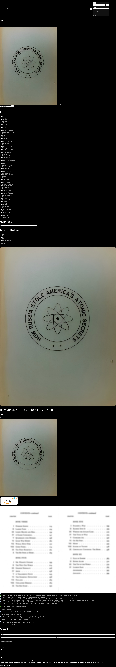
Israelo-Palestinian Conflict (7, 170)
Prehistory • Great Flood (7, 195)
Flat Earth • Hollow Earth (7, 152)
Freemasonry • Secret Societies (8, 160)
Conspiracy (4, 138)
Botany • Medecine (6, 129)
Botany (3, 237)
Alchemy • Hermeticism (7, 118)
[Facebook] (0, 26)
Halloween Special (6, 162)
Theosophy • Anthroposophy (7, 211)
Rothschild (4, 201)
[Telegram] (5, 26)
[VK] (3, 26)
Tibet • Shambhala (6, 212)
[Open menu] (91, 9)
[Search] (107, 5)
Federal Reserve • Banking (7, 151)
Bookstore (5, 641)
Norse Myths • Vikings (6, 187)
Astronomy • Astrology (6, 122)
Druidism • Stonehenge (6, 143)
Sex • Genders (5, 204)
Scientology (4, 203)
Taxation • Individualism (7, 209)
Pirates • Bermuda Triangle (7, 193)
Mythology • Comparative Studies (9, 181)
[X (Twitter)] (2, 26)
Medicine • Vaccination (6, 240)
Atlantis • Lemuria (6, 124)
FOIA (3, 239)
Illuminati (4, 163)
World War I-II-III (5, 217)
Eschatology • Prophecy (7, 148)
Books (3, 235)
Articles (3, 234)
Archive (1, 641)
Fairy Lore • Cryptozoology (7, 149)
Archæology (4, 121)
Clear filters (2, 108)
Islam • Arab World (6, 168)
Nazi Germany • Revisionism (7, 184)
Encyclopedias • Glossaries (7, 146)
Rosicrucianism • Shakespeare (8, 200)
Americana (4, 119)
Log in (94, 15)
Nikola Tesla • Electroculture (8, 185)
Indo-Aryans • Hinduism (7, 165)
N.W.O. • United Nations (6, 182)
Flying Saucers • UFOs (6, 156)
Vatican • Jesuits (5, 215)
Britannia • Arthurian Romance (8, 132)
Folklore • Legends (6, 157)
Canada (3, 133)
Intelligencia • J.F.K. (6, 167)
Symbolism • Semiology (7, 207)
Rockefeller (4, 198)
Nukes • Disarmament (6, 190)
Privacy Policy (10, 641)
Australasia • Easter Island (7, 126)
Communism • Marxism (6, 137)
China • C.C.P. (4, 135)
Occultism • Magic (5, 192)
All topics (4, 116)
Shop (77, 595)
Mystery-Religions (6, 179)
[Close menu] (94, 3)
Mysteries (4, 178)
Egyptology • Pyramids (6, 144)
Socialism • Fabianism (6, 206)
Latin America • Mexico (6, 173)
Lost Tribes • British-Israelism (8, 174)
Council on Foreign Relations (8, 140)
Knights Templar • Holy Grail (7, 171)
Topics (94, 7)
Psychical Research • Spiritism (8, 196)
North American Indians (7, 189)
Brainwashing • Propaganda (7, 130)
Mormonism (4, 176)
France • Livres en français (7, 159)
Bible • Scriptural (5, 127)
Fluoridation (4, 154)
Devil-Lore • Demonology (7, 141)
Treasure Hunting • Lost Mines (8, 214)
